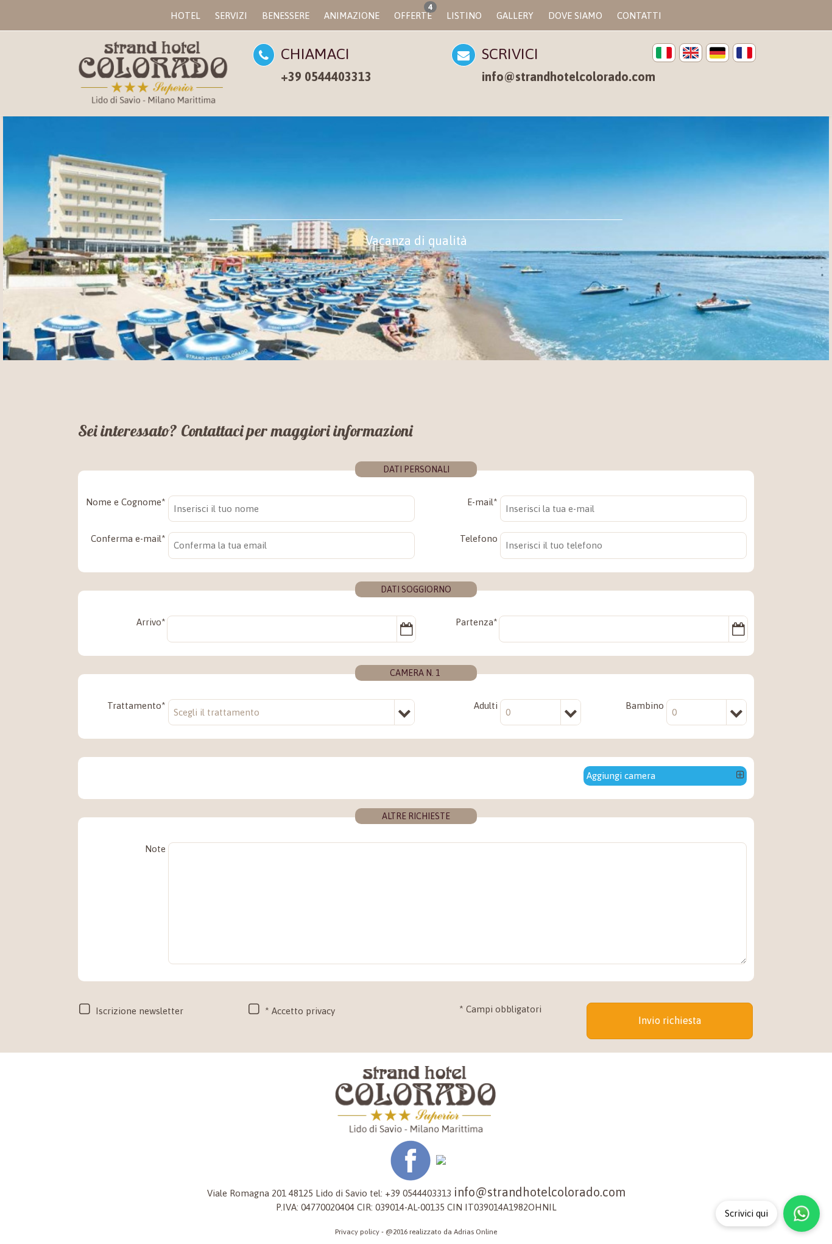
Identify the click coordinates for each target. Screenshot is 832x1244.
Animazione (351, 15)
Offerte (413, 11)
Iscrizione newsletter (139, 1011)
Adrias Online (475, 1232)
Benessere (285, 15)
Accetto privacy (303, 1011)
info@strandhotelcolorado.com (568, 76)
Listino (464, 15)
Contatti (639, 15)
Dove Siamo (575, 15)
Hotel (185, 15)
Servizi (231, 15)
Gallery (515, 15)
